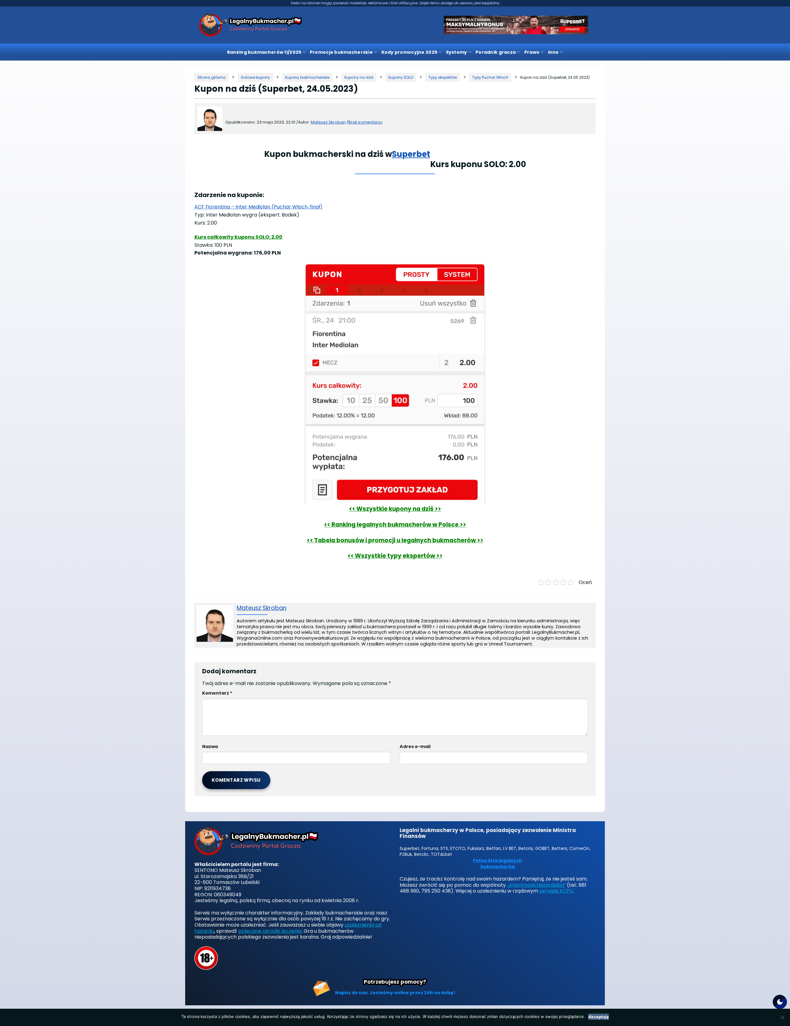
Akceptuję (598, 1016)
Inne (553, 52)
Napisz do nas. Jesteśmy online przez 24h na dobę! (395, 993)
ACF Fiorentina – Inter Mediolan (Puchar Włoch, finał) (258, 206)
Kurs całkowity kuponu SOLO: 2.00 (238, 237)
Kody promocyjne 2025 (409, 52)
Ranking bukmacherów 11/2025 (264, 52)
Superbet (411, 154)
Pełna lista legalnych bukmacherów (497, 864)
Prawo (531, 52)
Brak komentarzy (365, 122)
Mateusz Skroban (261, 608)
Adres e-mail (415, 746)
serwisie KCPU (556, 890)
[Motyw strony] (780, 1002)
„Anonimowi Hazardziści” (536, 885)
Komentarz (217, 693)
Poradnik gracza (496, 52)
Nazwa (210, 746)
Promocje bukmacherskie (341, 52)
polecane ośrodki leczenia (269, 931)
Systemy (456, 52)
